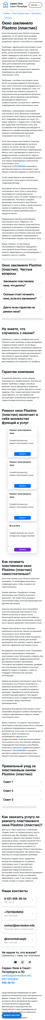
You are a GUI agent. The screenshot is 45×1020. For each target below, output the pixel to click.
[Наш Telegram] (29, 962)
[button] (22, 283)
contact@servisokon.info (16, 975)
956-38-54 (8, 982)
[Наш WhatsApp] (22, 962)
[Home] (6, 5)
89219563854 (10, 979)
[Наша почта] (15, 962)
